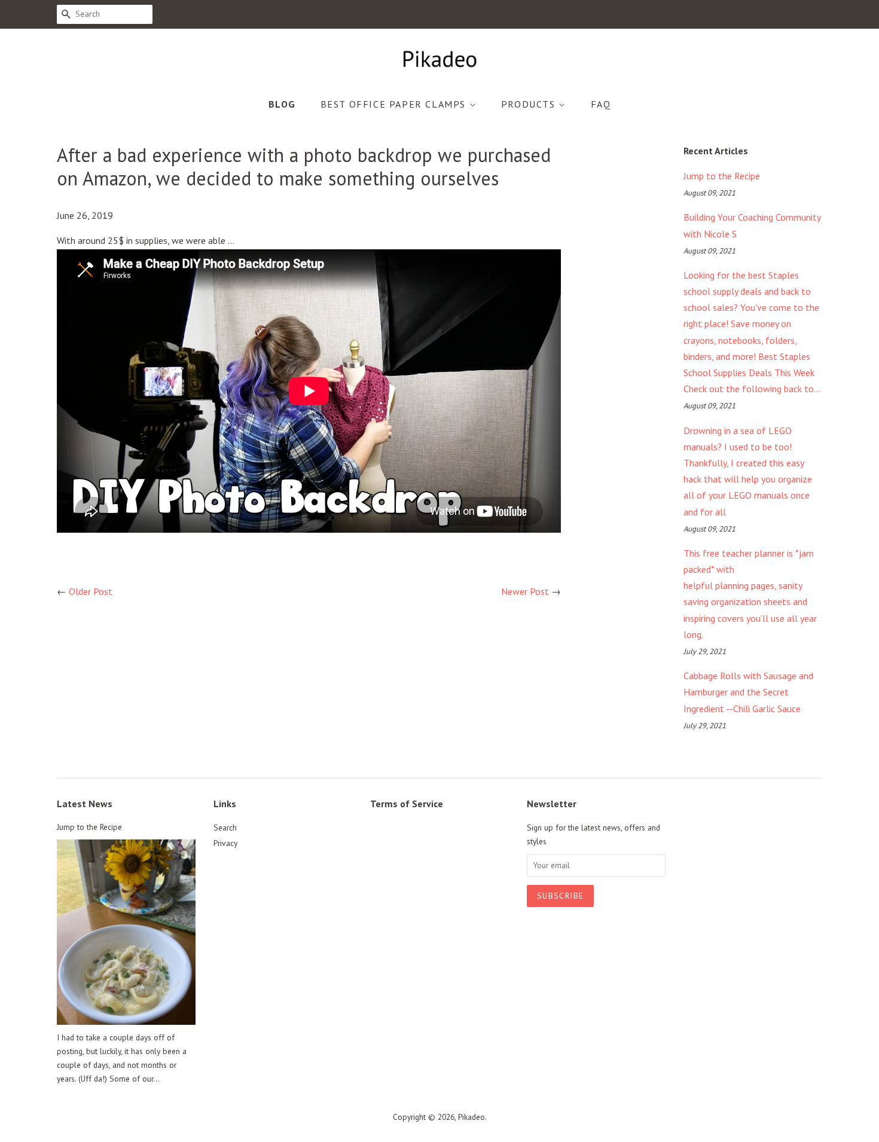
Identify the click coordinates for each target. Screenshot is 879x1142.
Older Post (90, 591)
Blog (282, 104)
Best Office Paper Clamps (395, 104)
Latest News (84, 804)
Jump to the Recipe (721, 176)
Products (529, 104)
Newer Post (525, 591)
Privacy (225, 843)
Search (225, 827)
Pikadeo (471, 1117)
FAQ (601, 104)
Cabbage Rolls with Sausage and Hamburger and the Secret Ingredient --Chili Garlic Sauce (748, 692)
